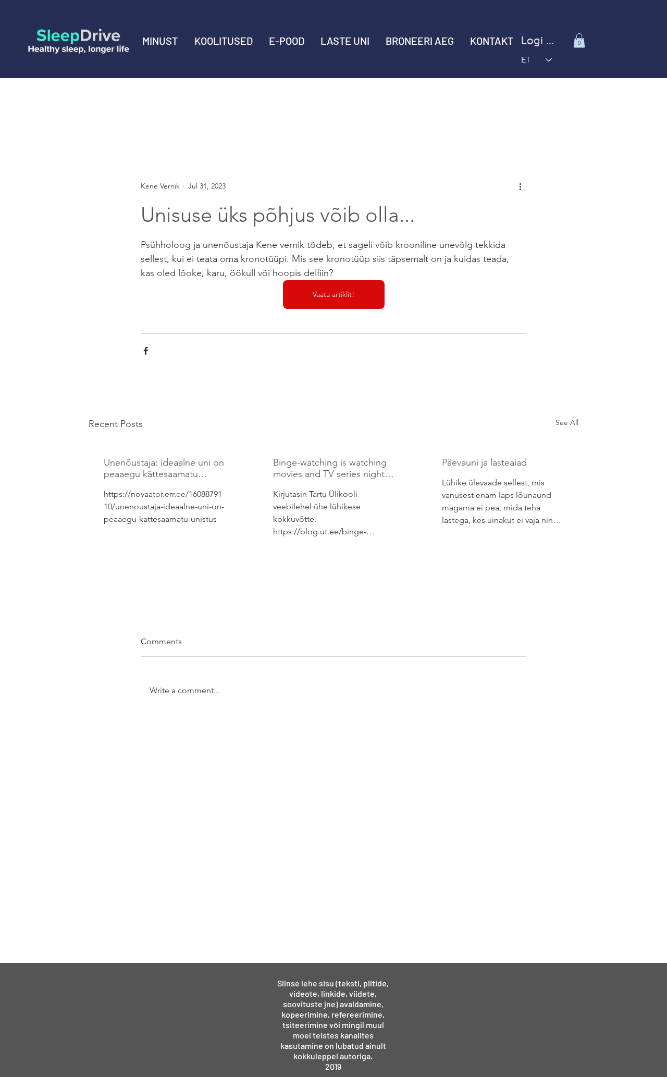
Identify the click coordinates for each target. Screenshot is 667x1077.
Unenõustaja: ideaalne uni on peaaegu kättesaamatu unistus (164, 468)
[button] (223, 40)
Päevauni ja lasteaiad (484, 462)
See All (566, 422)
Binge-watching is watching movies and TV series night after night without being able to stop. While (330, 468)
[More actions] (520, 186)
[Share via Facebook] (146, 351)
